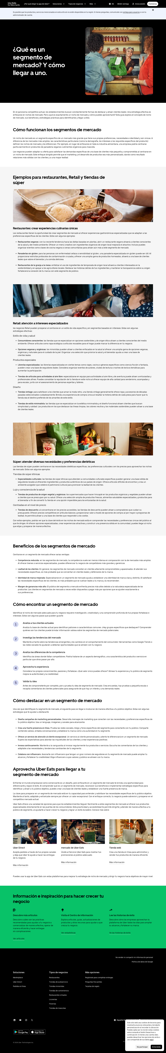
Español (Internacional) (126, 1020)
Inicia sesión (140, 4)
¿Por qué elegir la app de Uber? (36, 4)
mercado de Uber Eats (72, 847)
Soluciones (57, 4)
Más (91, 4)
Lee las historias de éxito (122, 915)
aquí (151, 1040)
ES (113, 4)
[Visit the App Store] (38, 1032)
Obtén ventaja (123, 4)
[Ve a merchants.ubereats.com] (14, 3)
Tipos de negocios (75, 4)
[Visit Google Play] (21, 1032)
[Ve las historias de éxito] (110, 910)
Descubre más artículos (25, 915)
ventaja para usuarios (131, 12)
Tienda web (115, 847)
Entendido (156, 1047)
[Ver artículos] (14, 910)
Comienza (153, 4)
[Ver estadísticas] (62, 910)
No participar (142, 1047)
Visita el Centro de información (77, 915)
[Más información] (35, 831)
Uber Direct (19, 847)
